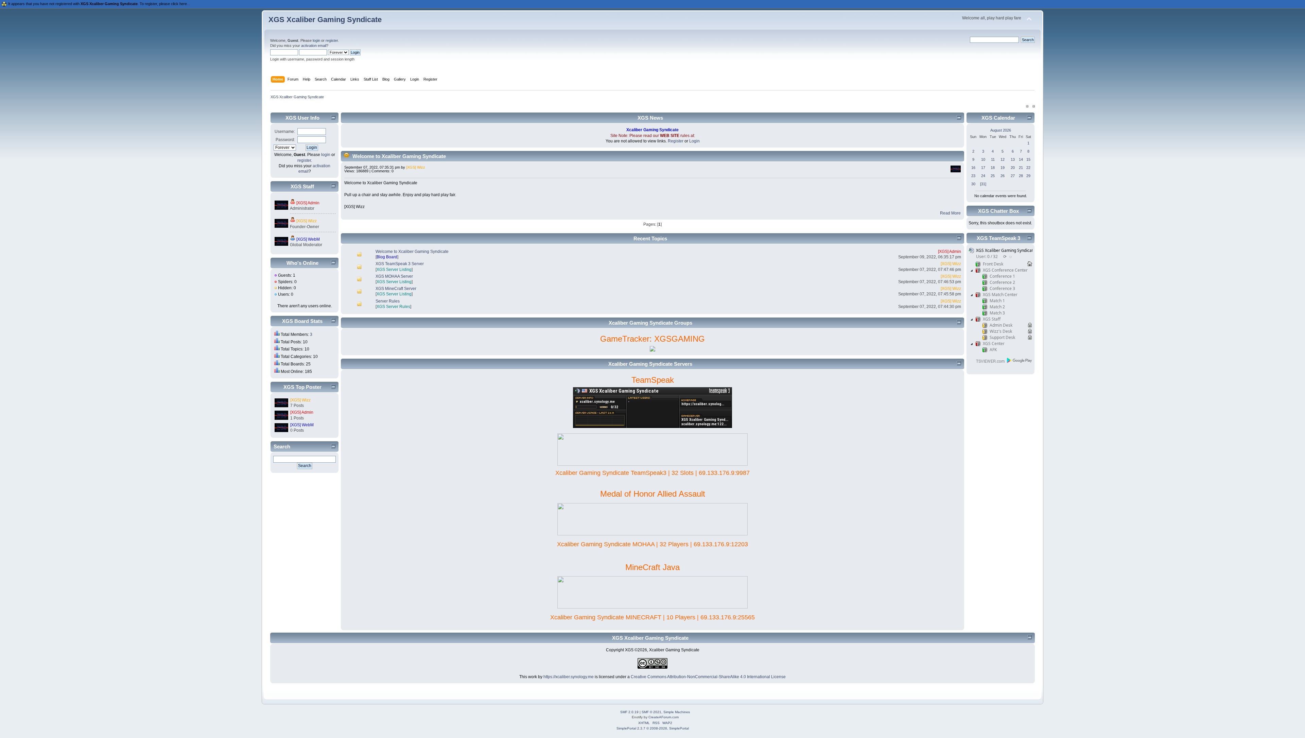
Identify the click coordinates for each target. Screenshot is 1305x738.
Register (675, 141)
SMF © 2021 (651, 712)
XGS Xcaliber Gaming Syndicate (325, 19)
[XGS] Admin (307, 203)
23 (973, 176)
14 (1021, 159)
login (316, 40)
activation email (313, 46)
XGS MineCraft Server (396, 288)
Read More (950, 213)
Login (694, 141)
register (332, 40)
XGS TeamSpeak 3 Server (400, 263)
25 (993, 176)
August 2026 (1000, 130)
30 (973, 184)
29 (1028, 176)
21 (1021, 168)
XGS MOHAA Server (394, 276)
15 (1028, 159)
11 (993, 159)
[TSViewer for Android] (1019, 360)
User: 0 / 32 (987, 256)
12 (1002, 159)
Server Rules (388, 301)
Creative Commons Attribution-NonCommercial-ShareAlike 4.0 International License (708, 676)
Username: (285, 131)
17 (983, 168)
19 (1002, 168)
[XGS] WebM (308, 239)
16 (973, 168)
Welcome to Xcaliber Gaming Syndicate (399, 156)
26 (1002, 176)
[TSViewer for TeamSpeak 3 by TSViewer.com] (988, 362)
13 (1013, 159)
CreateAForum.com (663, 717)
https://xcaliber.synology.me (568, 676)
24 (983, 176)
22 (1028, 168)
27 (1013, 176)
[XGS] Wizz (306, 221)
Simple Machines (676, 712)
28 (1021, 176)
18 (993, 168)
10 (983, 159)
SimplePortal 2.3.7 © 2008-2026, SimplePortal (652, 728)
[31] (983, 184)
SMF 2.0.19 (629, 712)
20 (1013, 168)
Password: (285, 139)
